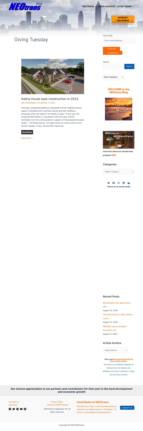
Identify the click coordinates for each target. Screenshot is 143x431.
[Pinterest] (25, 409)
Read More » (26, 138)
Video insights (106, 6)
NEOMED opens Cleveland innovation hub (114, 328)
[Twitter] (13, 409)
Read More (27, 132)
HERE (113, 155)
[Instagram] (17, 409)
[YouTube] (21, 409)
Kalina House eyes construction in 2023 (49, 99)
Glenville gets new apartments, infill (116, 305)
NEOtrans (88, 6)
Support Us (127, 408)
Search (106, 62)
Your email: (108, 35)
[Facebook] (10, 409)
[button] (95, 6)
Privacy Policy (57, 402)
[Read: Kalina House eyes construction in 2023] (52, 76)
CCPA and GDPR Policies (57, 405)
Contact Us (14, 402)
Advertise (13, 405)
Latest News (124, 6)
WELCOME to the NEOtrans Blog (118, 91)
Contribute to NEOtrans (93, 402)
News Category (111, 77)
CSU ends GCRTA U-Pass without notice (118, 316)
